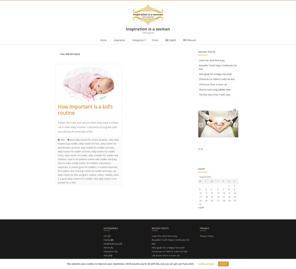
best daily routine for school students (88, 139)
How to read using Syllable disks (215, 89)
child (111, 139)
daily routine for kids (89, 143)
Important (63, 167)
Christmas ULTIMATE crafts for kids (217, 79)
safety (100, 174)
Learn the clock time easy (212, 60)
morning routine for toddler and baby (93, 170)
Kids (63, 139)
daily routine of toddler (76, 155)
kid (72, 170)
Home (103, 40)
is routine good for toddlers (83, 167)
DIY (105, 236)
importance (105, 163)
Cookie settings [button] (206, 263)
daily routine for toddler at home (74, 151)
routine (92, 174)
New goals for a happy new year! (215, 74)
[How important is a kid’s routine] (89, 84)
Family (107, 239)
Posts (155, 40)
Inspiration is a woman (148, 29)
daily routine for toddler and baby (97, 147)
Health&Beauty (111, 243)
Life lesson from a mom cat (213, 84)
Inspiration (119, 40)
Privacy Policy (206, 236)
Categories (138, 40)
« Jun (201, 207)
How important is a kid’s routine (85, 109)
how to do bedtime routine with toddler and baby (92, 159)
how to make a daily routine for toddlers (78, 163)
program (83, 174)
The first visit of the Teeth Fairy (214, 94)
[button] (201, 125)
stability (108, 174)
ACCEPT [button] (223, 264)
